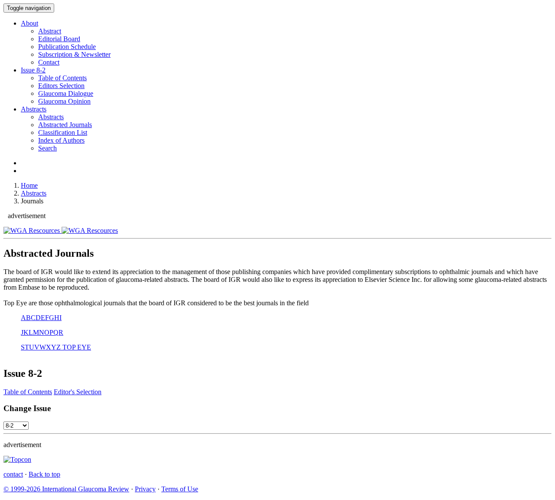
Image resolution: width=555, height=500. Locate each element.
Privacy (145, 489)
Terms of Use (179, 489)
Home (29, 185)
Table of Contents (62, 78)
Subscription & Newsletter (74, 54)
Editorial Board (59, 38)
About (29, 23)
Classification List (62, 132)
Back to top (44, 474)
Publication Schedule (67, 46)
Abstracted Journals (65, 124)
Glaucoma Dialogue (65, 93)
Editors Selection (61, 85)
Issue (33, 70)
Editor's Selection (77, 391)
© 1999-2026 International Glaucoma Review (66, 489)
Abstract (49, 31)
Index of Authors (61, 140)
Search (47, 148)
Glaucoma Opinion (64, 101)
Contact (48, 62)
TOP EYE (76, 347)
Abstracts (33, 109)
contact (13, 474)
